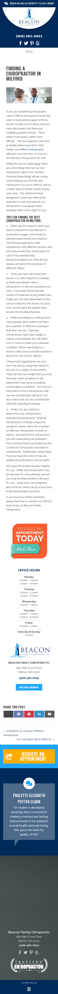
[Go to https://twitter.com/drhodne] (26, 44)
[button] (29, 3)
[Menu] (29, 989)
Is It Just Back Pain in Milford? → (36, 739)
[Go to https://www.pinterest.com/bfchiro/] (32, 44)
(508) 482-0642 (29, 36)
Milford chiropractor (32, 149)
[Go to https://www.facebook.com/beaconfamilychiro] (20, 44)
